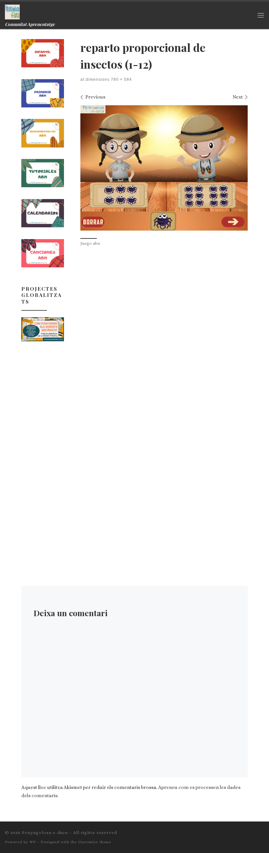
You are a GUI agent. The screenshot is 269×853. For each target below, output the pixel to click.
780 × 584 (121, 79)
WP (33, 842)
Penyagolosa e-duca (45, 832)
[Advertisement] (42, 451)
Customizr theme (94, 842)
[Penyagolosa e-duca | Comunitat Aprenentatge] (12, 11)
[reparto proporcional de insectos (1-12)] (164, 168)
